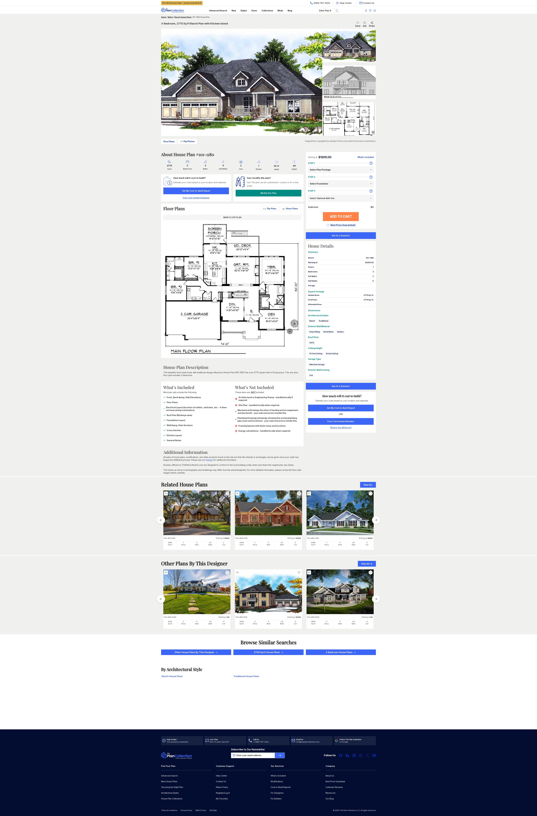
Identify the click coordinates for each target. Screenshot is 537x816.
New (234, 10)
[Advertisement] (268, 707)
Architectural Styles (170, 793)
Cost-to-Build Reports (281, 787)
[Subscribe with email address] (280, 755)
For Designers (277, 793)
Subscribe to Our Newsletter (248, 749)
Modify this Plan (268, 193)
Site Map (213, 810)
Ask (365, 25)
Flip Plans (271, 208)
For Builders (276, 798)
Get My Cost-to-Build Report (196, 191)
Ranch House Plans (182, 17)
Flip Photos (189, 141)
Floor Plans (169, 141)
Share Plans (292, 208)
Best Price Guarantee (335, 781)
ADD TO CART (341, 216)
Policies (209, 460)
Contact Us (221, 781)
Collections (267, 10)
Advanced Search (218, 10)
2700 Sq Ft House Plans (267, 652)
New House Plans (169, 781)
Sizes (254, 10)
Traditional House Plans (246, 676)
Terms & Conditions (169, 810)
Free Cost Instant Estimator (340, 421)
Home (163, 17)
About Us (330, 776)
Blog (290, 10)
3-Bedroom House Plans (339, 652)
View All (365, 564)
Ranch (312, 321)
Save (357, 25)
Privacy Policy (186, 810)
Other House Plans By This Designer (194, 652)
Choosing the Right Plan (172, 787)
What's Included (278, 776)
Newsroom (330, 793)
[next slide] (376, 520)
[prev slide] (161, 520)
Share (372, 25)
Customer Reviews (334, 787)
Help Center (221, 776)
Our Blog (330, 798)
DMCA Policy (201, 810)
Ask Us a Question (341, 235)
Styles (244, 10)
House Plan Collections (171, 798)
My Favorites (222, 798)
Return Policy (222, 787)
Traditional (323, 321)
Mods (280, 10)
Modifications (277, 781)
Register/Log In (223, 793)
